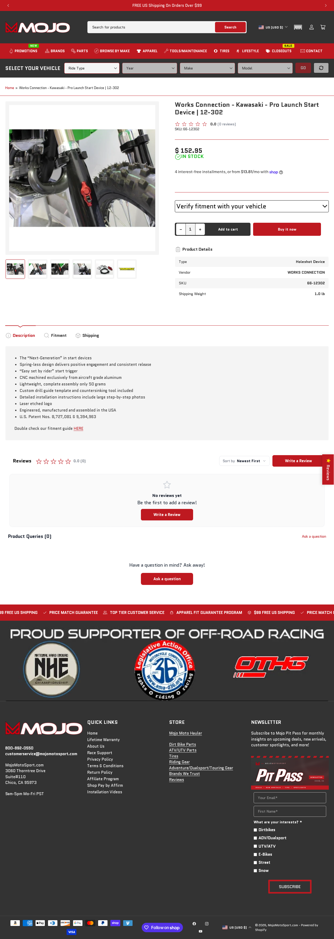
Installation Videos (104, 792)
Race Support (99, 753)
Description (24, 335)
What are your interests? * (278, 822)
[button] (298, 27)
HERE (78, 428)
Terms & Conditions (105, 766)
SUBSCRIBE (290, 887)
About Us (95, 746)
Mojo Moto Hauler (185, 733)
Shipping (90, 335)
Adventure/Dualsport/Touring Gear (201, 768)
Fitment (59, 335)
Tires (173, 756)
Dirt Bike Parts (182, 744)
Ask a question (314, 536)
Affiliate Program (103, 779)
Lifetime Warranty (103, 740)
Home (9, 87)
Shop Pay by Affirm (105, 785)
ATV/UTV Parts (182, 750)
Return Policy (99, 772)
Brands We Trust (184, 774)
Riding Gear (179, 762)
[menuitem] (23, 51)
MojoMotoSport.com (283, 925)
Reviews (176, 780)
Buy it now (287, 229)
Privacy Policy (100, 759)
